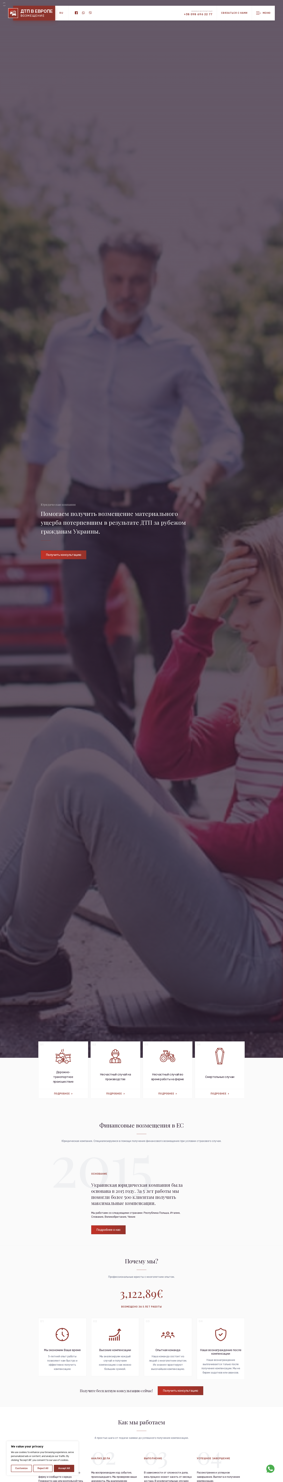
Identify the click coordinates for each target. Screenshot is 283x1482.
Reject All (43, 1468)
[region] (43, 1458)
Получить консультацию (63, 555)
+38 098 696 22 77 (198, 14)
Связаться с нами (234, 13)
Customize (21, 1468)
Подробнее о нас (108, 1230)
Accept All (64, 1468)
